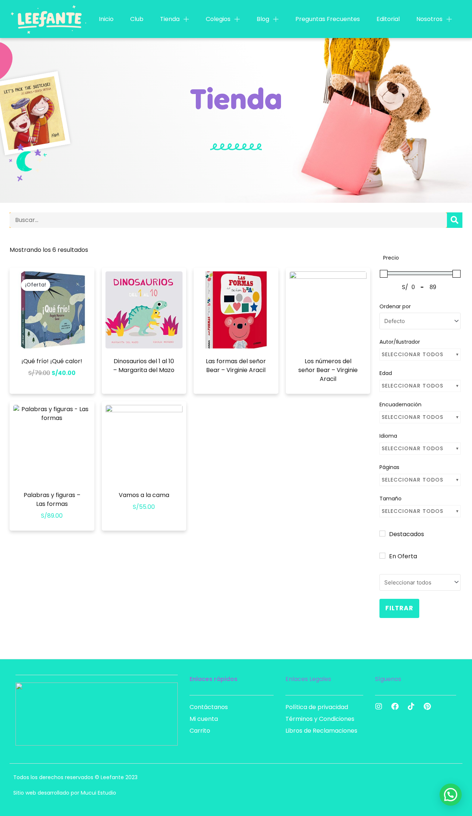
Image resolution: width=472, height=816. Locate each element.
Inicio (106, 19)
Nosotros (429, 19)
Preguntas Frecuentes (327, 19)
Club (136, 19)
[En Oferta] (382, 556)
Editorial (388, 19)
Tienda (170, 19)
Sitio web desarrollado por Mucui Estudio (64, 792)
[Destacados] (382, 534)
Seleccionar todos (412, 354)
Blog (263, 19)
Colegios (218, 19)
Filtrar (399, 608)
